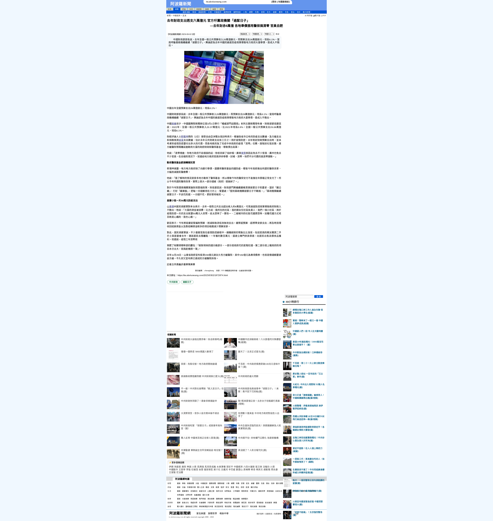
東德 (171, 206)
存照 (242, 487)
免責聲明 (277, 514)
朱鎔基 (177, 467)
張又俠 (258, 467)
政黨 (217, 487)
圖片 (306, 12)
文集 (212, 487)
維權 (275, 12)
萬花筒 (244, 503)
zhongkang (209, 271)
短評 (222, 487)
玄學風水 (227, 491)
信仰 (299, 12)
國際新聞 (227, 12)
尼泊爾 (179, 472)
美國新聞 (202, 12)
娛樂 (207, 9)
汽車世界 (210, 503)
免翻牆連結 (283, 2)
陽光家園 (253, 506)
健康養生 (185, 491)
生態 (287, 12)
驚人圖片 (180, 506)
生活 (191, 9)
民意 (247, 487)
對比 (237, 487)
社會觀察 (202, 503)
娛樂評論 (227, 499)
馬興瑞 (200, 467)
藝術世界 (261, 491)
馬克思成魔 (210, 467)
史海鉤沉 (194, 491)
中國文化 (253, 491)
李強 (188, 469)
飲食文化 (185, 503)
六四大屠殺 (249, 467)
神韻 (189, 467)
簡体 (274, 2)
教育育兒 (244, 491)
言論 (184, 487)
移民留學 (219, 503)
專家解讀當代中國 (206, 506)
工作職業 (236, 491)
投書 (232, 487)
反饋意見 (268, 514)
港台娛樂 (210, 499)
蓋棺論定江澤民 (192, 506)
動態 (207, 487)
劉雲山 (239, 469)
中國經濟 (217, 12)
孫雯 (201, 469)
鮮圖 (275, 503)
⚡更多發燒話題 (176, 462)
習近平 (229, 467)
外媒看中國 (191, 487)
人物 (245, 12)
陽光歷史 (228, 506)
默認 (277, 34)
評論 (184, 9)
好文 (227, 487)
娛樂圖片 (244, 499)
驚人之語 (200, 487)
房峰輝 (246, 469)
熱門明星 (202, 499)
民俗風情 (268, 503)
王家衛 (172, 472)
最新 (186, 12)
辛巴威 (232, 469)
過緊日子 (187, 282)
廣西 (184, 467)
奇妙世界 (251, 503)
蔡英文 (259, 469)
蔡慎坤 (184, 136)
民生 (269, 12)
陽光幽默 (236, 506)
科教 (257, 12)
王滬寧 (182, 469)
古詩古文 (278, 491)
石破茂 (194, 469)
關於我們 (260, 514)
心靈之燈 (210, 491)
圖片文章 (205, 495)
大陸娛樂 (185, 499)
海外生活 (219, 491)
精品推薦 (236, 499)
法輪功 (266, 467)
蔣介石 (217, 469)
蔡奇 (253, 469)
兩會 (174, 123)
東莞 (243, 153)
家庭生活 (202, 491)
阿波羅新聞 (180, 4)
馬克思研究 (219, 506)
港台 (293, 12)
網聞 (251, 12)
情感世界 (194, 503)
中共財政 (173, 282)
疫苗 (181, 140)
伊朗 (171, 467)
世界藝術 (180, 495)
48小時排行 (292, 301)
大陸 (210, 12)
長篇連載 (197, 495)
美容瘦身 (270, 491)
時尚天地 (227, 503)
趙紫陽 (267, 469)
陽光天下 (245, 506)
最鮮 (179, 503)
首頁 (169, 9)
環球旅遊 (260, 503)
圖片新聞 (279, 483)
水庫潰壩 (221, 467)
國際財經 (237, 12)
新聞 (177, 9)
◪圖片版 (316, 16)
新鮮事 (199, 9)
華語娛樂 (194, 499)
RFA (223, 271)
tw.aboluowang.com (216, 2)
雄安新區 (208, 469)
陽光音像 (262, 506)
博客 (221, 9)
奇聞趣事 (236, 503)
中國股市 (173, 469)
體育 (281, 12)
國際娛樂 (219, 499)
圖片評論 (254, 487)
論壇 (214, 9)
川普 (194, 467)
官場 (263, 12)
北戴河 (224, 469)
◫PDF (323, 16)
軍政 (194, 12)
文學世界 (189, 495)
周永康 (274, 469)
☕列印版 (308, 16)
